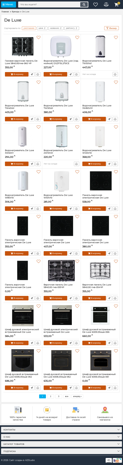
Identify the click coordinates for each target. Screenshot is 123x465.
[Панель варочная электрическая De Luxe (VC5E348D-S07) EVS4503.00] (100, 226)
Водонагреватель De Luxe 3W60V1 (19, 153)
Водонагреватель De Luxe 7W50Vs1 (96, 63)
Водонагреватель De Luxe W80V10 (19, 198)
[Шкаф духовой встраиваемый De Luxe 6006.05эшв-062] (22, 360)
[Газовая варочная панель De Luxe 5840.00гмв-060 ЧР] (22, 47)
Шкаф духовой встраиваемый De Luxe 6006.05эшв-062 (21, 377)
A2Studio (30, 460)
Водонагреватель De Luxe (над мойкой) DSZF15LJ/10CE (61, 63)
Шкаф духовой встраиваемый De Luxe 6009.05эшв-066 (99, 332)
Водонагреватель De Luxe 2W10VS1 (58, 153)
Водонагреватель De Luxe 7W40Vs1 (19, 108)
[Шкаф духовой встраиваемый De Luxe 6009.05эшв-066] (100, 315)
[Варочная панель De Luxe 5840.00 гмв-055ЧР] (61, 271)
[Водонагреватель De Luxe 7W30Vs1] (61, 91)
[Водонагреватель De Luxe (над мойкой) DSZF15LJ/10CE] (61, 47)
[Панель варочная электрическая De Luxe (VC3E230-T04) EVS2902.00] (22, 271)
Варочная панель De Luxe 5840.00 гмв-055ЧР (58, 287)
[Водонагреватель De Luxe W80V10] (22, 181)
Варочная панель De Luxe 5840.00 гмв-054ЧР (96, 287)
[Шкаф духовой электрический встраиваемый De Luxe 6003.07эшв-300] (61, 315)
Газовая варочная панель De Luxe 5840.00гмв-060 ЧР (21, 63)
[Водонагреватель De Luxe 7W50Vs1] (100, 47)
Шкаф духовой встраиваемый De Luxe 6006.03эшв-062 (60, 377)
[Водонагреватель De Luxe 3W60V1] (22, 136)
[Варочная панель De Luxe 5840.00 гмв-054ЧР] (100, 271)
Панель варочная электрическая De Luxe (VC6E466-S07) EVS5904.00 (58, 242)
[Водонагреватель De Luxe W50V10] (61, 181)
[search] (84, 4)
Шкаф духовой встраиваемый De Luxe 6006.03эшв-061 (99, 377)
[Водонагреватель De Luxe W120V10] (100, 136)
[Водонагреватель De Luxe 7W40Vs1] (22, 91)
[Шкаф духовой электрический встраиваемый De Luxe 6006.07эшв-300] (22, 315)
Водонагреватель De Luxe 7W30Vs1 (58, 108)
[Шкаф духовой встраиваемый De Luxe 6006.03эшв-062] (61, 360)
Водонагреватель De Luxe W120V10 (96, 153)
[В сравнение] (37, 74)
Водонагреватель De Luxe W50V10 (58, 198)
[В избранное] (38, 38)
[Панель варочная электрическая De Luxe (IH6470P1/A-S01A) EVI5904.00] (100, 181)
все (66, 396)
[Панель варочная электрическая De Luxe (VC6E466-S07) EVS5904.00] (61, 226)
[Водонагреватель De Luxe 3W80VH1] (100, 91)
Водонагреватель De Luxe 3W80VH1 (96, 108)
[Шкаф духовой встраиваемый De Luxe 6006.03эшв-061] (100, 360)
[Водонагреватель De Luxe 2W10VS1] (61, 136)
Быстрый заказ (31, 74)
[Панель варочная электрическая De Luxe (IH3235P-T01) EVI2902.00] (22, 226)
